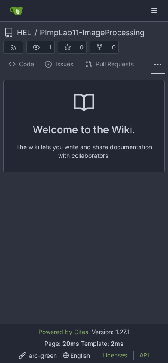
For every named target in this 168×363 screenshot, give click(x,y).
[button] (36, 47)
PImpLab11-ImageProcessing (92, 32)
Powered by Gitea (63, 331)
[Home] (16, 10)
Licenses (115, 355)
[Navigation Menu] (155, 10)
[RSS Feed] (13, 47)
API (144, 355)
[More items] (158, 64)
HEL (24, 32)
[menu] (38, 355)
